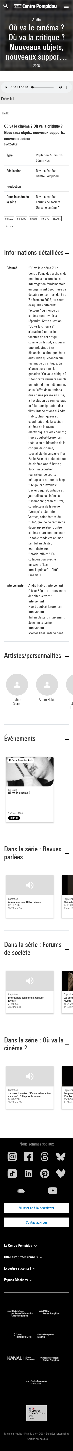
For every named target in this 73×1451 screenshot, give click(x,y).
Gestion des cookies (37, 1438)
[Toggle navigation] (66, 6)
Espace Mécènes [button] (16, 1280)
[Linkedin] (28, 1175)
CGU (41, 1433)
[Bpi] (23, 1316)
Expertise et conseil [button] (18, 1268)
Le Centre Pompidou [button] (18, 1245)
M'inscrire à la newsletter (36, 1208)
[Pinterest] (44, 1175)
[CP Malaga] (49, 1339)
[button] (36, 253)
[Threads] (44, 1158)
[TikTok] (12, 1175)
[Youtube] (52, 1192)
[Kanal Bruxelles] (24, 1362)
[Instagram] (12, 1158)
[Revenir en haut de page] (63, 1441)
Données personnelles (57, 1433)
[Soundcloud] (20, 1192)
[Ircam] (52, 1316)
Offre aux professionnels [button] (21, 1257)
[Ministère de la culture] (36, 1413)
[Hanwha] (36, 1386)
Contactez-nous (36, 1222)
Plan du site (30, 1433)
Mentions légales (13, 1433)
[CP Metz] (25, 1339)
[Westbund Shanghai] (52, 1362)
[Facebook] (28, 1158)
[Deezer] (61, 1175)
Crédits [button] (5, 113)
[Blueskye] (61, 1158)
